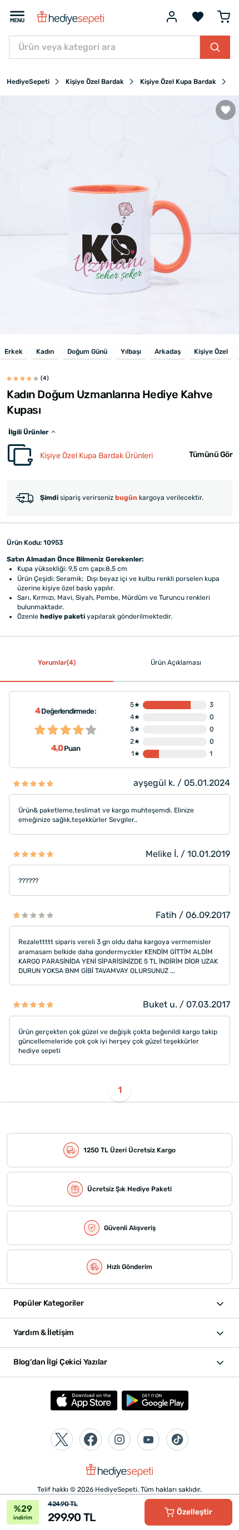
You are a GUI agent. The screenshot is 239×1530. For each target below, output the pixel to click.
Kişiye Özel (211, 351)
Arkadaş (168, 351)
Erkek (13, 351)
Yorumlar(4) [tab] (57, 662)
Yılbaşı (131, 351)
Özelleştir (194, 1512)
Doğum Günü (87, 351)
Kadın (45, 351)
